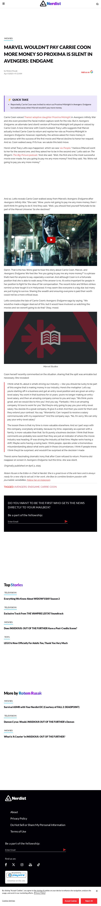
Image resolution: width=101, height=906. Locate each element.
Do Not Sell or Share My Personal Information (37, 825)
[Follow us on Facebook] (6, 865)
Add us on (85, 72)
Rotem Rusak (11, 71)
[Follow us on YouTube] (30, 865)
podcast (33, 155)
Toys (6, 637)
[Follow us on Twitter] (13, 865)
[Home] (15, 800)
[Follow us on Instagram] (22, 865)
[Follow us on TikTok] (38, 865)
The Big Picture (21, 155)
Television (10, 592)
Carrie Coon (49, 487)
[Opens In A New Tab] (16, 875)
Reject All (89, 901)
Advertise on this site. (16, 881)
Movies (8, 38)
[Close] (97, 891)
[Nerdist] (50, 4)
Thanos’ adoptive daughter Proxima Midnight (47, 117)
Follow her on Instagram (38, 480)
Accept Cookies (71, 901)
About (14, 812)
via (65, 148)
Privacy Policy (18, 818)
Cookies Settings (8, 901)
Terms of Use (18, 831)
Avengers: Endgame (27, 487)
